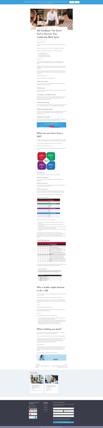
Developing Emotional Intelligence (42, 28)
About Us (45, 405)
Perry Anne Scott (40, 39)
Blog (46, 411)
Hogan (65, 139)
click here (63, 140)
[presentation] (36, 379)
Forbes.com (43, 338)
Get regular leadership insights (63, 422)
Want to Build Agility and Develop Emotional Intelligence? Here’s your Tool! (59, 366)
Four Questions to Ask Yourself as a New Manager (42, 366)
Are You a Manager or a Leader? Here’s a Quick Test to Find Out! (51, 386)
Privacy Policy (50, 2)
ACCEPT (71, 2)
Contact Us (46, 407)
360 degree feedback (42, 339)
